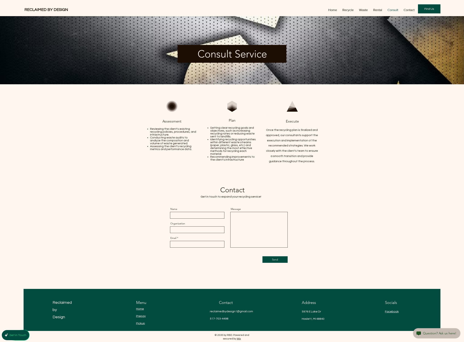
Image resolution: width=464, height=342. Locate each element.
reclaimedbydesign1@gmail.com (231, 311)
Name (173, 209)
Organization (177, 223)
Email (173, 238)
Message (236, 209)
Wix (239, 338)
